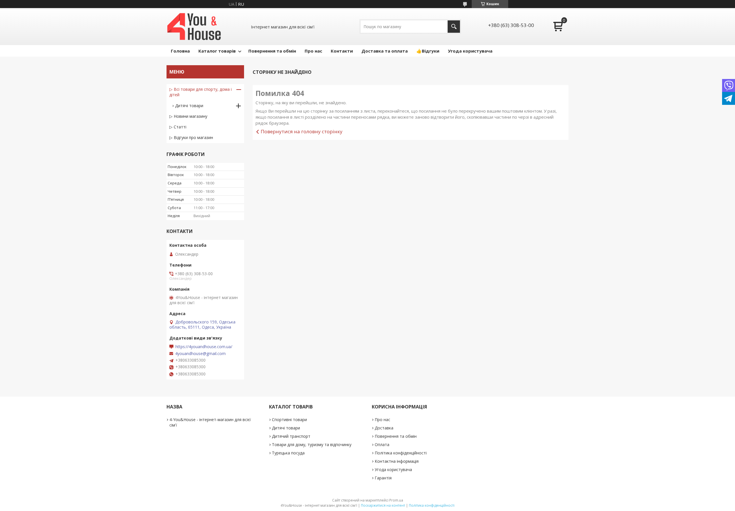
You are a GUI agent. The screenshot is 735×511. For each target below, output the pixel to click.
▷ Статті (177, 127)
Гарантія (383, 478)
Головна (180, 51)
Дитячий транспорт (291, 436)
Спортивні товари (289, 419)
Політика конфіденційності (401, 453)
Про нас (313, 51)
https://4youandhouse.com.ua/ (203, 346)
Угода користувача (470, 51)
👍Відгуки (427, 51)
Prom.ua (396, 500)
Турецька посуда (288, 453)
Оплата (382, 444)
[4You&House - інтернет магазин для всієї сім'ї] (194, 26)
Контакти (342, 51)
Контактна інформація (397, 461)
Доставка (384, 428)
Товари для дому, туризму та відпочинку (311, 444)
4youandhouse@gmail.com (200, 353)
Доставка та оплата (384, 51)
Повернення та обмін (272, 51)
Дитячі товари (189, 105)
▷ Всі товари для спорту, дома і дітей (200, 91)
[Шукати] (454, 26)
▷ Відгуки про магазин (191, 137)
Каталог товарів (217, 51)
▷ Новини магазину (188, 116)
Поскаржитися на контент (383, 505)
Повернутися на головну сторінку (302, 131)
